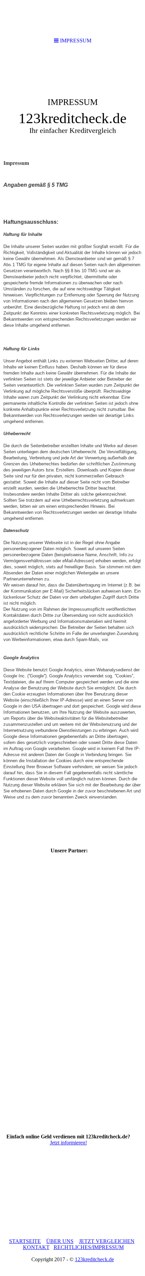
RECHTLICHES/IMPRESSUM (89, 1247)
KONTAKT (36, 1247)
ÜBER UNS (60, 1241)
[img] (72, 103)
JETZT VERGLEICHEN (107, 1241)
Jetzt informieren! (68, 1142)
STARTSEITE (25, 1241)
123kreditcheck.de (94, 1259)
